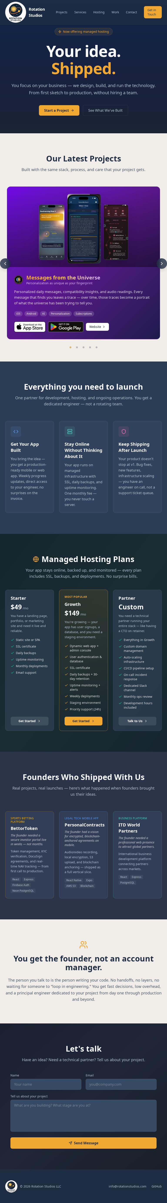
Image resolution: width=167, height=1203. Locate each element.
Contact (131, 12)
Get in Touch (151, 12)
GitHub (157, 1186)
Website (95, 327)
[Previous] (5, 263)
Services (80, 12)
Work (115, 12)
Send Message (86, 1143)
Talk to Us (134, 721)
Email (90, 1075)
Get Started (27, 721)
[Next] (162, 263)
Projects (61, 12)
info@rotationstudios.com (127, 1186)
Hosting (99, 12)
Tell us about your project (29, 1096)
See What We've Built (105, 110)
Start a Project (56, 110)
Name (14, 1075)
